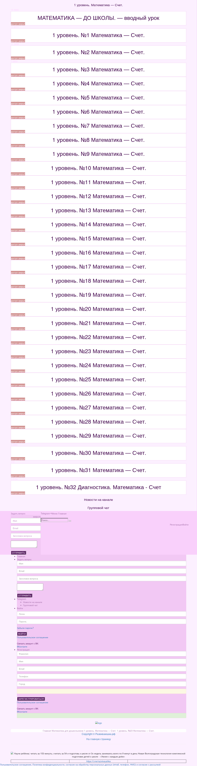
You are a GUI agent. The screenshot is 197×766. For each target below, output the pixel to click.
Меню (55, 513)
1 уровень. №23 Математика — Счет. (135, 730)
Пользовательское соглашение (32, 637)
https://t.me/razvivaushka (98, 761)
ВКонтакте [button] (22, 646)
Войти (22, 633)
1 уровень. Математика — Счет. (100, 730)
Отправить (18, 552)
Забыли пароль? (25, 627)
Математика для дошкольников (68, 730)
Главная (62, 513)
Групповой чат (30, 605)
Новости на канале (32, 602)
